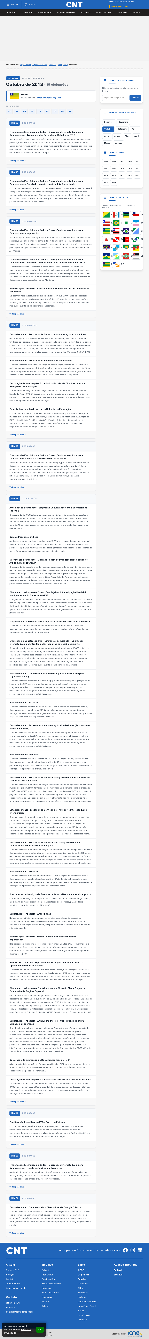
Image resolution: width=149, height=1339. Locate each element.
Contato (10, 1279)
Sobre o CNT (12, 1270)
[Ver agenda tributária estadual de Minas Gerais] (106, 239)
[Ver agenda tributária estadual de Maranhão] (116, 231)
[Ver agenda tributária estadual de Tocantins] (116, 264)
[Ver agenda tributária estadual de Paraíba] (126, 239)
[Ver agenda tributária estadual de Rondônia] (106, 256)
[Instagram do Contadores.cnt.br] (133, 1252)
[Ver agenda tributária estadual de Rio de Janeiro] (116, 247)
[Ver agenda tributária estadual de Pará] (116, 239)
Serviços (10, 1275)
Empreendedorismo (65, 13)
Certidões (83, 1284)
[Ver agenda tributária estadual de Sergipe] (106, 264)
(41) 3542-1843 (13, 1303)
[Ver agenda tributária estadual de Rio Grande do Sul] (136, 247)
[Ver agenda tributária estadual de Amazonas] (136, 214)
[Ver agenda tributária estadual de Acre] (106, 214)
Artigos (45, 1306)
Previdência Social (87, 1306)
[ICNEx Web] (135, 1334)
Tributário (11, 13)
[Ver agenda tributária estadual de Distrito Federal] (126, 223)
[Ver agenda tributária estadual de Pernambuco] (106, 247)
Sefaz (81, 1311)
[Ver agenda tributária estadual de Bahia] (106, 223)
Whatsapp (11, 1307)
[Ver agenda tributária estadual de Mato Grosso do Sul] (136, 231)
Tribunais (82, 1320)
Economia (85, 13)
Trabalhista (27, 13)
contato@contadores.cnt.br (19, 1312)
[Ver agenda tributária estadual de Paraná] (136, 239)
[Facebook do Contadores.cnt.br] (125, 1252)
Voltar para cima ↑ (17, 161)
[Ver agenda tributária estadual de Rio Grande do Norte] (126, 247)
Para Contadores (103, 13)
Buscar (135, 98)
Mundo (136, 13)
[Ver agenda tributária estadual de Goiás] (106, 231)
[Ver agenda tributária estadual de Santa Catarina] (126, 256)
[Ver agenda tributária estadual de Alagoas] (116, 214)
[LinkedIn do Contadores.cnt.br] (140, 1252)
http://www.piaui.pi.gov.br (49, 98)
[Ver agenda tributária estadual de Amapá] (126, 214)
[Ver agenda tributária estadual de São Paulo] (136, 256)
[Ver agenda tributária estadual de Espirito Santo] (136, 223)
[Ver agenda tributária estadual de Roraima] (116, 256)
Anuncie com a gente (119, 6)
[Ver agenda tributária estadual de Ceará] (116, 223)
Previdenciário (44, 13)
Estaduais (83, 1293)
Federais (82, 1297)
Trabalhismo (84, 1315)
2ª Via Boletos (13, 1284)
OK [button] (39, 1330)
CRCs (80, 1288)
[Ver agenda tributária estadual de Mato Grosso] (126, 231)
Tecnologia (122, 13)
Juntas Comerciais (87, 1302)
